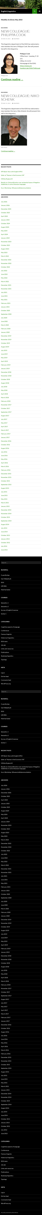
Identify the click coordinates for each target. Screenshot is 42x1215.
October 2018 (5, 379)
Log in (3, 673)
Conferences (5, 630)
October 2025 (5, 212)
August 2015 (5, 488)
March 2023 (5, 256)
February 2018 (5, 401)
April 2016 (4, 463)
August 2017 (5, 415)
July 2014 (4, 528)
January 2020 (5, 332)
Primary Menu (39, 11)
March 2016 (5, 466)
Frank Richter (5, 575)
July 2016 (4, 452)
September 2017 (6, 412)
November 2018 (6, 376)
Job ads (3, 645)
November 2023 (6, 241)
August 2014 (5, 524)
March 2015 (5, 503)
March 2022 (5, 281)
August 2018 (5, 383)
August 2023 (5, 249)
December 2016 (6, 441)
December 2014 (6, 510)
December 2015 (6, 473)
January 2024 (5, 238)
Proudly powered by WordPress (9, 1212)
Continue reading (12, 79)
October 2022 (5, 267)
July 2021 (4, 292)
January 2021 (5, 307)
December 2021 (6, 285)
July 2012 (4, 546)
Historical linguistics (7, 638)
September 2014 (6, 521)
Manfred (16, 38)
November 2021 (6, 289)
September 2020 (6, 314)
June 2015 (4, 495)
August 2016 (5, 448)
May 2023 (4, 252)
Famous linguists (6, 634)
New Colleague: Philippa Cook (15, 33)
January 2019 (5, 368)
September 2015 (6, 484)
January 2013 (5, 539)
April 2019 (4, 361)
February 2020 (5, 328)
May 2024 (4, 231)
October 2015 (5, 481)
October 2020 (5, 310)
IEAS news (4, 28)
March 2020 (5, 325)
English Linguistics (8, 11)
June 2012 (4, 550)
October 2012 (5, 542)
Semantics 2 (5, 606)
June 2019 (4, 354)
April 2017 (4, 426)
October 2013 (5, 535)
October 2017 (5, 408)
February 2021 (5, 303)
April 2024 (4, 234)
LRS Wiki (4, 586)
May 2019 (4, 357)
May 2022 (4, 278)
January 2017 (5, 437)
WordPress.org (6, 684)
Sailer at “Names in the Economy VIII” (12, 175)
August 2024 (5, 227)
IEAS (2, 582)
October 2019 (5, 343)
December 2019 (6, 336)
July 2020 (4, 318)
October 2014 (5, 517)
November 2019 (6, 339)
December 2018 (6, 372)
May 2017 (4, 423)
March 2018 (5, 397)
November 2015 (6, 477)
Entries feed (5, 676)
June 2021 (4, 296)
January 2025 (5, 220)
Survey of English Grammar (9, 610)
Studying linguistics (7, 656)
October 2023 (5, 245)
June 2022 (4, 274)
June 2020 (4, 321)
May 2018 (4, 390)
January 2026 (5, 205)
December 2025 (6, 209)
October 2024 (5, 223)
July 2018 (4, 386)
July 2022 (4, 270)
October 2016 (5, 444)
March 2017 (5, 430)
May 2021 (4, 299)
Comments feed (6, 680)
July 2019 (4, 350)
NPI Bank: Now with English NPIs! (12, 171)
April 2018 (4, 394)
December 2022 (6, 260)
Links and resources (7, 649)
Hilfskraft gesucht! (7, 179)
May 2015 (4, 499)
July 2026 (4, 202)
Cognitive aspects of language (10, 627)
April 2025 (4, 216)
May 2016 (4, 459)
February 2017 (5, 434)
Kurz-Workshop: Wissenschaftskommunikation (16, 188)
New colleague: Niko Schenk (20, 97)
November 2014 (6, 513)
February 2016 (5, 470)
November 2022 (6, 263)
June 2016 (4, 455)
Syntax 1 (3, 614)
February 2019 (5, 365)
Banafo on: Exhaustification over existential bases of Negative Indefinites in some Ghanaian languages (20, 183)
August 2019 (5, 347)
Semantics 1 (5, 603)
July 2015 (4, 492)
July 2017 (4, 419)
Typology (4, 659)
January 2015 (5, 506)
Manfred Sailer (5, 590)
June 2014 (4, 532)
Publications (5, 652)
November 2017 (6, 405)
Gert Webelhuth (6, 579)
